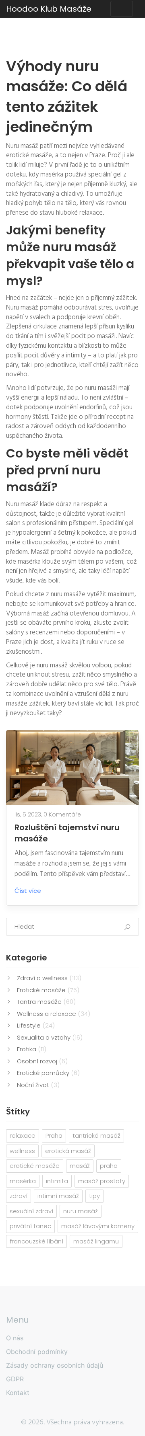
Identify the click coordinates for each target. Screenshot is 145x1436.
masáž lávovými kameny (98, 1226)
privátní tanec (30, 1226)
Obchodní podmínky (37, 1352)
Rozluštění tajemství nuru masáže (67, 833)
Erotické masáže (48, 990)
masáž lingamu (96, 1241)
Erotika (31, 1049)
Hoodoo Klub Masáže (48, 8)
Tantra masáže (46, 1001)
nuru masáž (80, 1211)
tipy (94, 1196)
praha (109, 1165)
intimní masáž (58, 1196)
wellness (22, 1151)
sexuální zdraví (31, 1211)
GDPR (15, 1379)
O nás (14, 1338)
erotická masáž (68, 1151)
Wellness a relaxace (53, 1013)
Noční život (38, 1085)
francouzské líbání (36, 1241)
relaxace (22, 1135)
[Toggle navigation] (121, 9)
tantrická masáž (96, 1135)
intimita (57, 1181)
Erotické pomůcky (48, 1073)
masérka (23, 1181)
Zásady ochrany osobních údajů (54, 1365)
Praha (54, 1135)
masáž (80, 1165)
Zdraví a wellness (49, 978)
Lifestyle (36, 1025)
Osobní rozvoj (42, 1061)
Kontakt (17, 1393)
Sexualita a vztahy (50, 1037)
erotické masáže (35, 1165)
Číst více (27, 890)
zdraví (18, 1196)
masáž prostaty (101, 1181)
